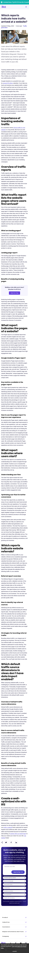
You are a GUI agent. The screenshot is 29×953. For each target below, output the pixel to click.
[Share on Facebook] (11, 842)
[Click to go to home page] (8, 7)
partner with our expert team (18, 833)
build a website (8, 827)
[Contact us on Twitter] (11, 943)
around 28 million (8, 83)
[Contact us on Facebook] (16, 943)
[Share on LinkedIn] (16, 842)
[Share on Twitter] (6, 842)
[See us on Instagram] (26, 943)
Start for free (14, 293)
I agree (14, 951)
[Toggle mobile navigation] (26, 7)
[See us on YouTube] (21, 943)
